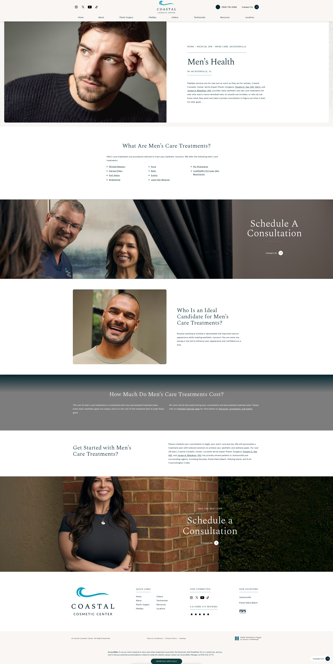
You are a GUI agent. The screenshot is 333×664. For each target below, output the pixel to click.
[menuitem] (76, 7)
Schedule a (209, 521)
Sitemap (182, 638)
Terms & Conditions (155, 638)
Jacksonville (245, 597)
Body (153, 170)
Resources (225, 17)
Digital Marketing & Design (250, 638)
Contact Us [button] (318, 658)
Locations (249, 17)
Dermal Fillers (116, 170)
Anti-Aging (114, 175)
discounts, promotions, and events (235, 408)
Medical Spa (204, 46)
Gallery (175, 17)
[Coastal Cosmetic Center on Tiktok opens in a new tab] (96, 7)
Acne (153, 166)
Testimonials (199, 17)
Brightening (114, 179)
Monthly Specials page (189, 408)
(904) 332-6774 (206, 655)
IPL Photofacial (200, 166)
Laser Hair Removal (160, 179)
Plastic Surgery (126, 17)
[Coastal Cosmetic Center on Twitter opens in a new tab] (83, 7)
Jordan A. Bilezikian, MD (199, 90)
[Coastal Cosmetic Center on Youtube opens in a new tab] (90, 7)
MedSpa (152, 17)
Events (154, 175)
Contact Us (247, 7)
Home (81, 17)
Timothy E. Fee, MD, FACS (247, 87)
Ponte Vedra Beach (248, 602)
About (101, 17)
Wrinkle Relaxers (117, 166)
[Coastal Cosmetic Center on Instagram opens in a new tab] (76, 7)
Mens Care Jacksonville (230, 46)
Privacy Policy (171, 638)
